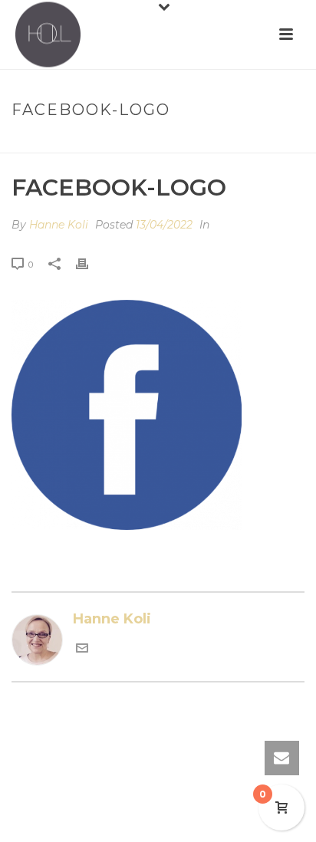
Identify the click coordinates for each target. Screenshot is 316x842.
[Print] (90, 263)
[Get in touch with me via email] (82, 649)
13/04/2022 (164, 225)
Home (108, 142)
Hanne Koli (58, 225)
